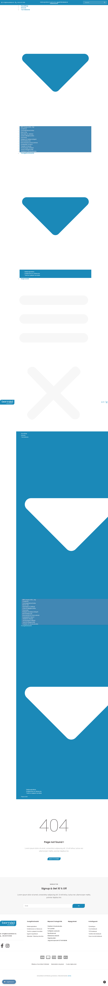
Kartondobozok (26, 141)
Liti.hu (69, 975)
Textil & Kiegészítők (27, 149)
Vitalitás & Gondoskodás (29, 151)
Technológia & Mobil (27, 148)
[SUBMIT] (78, 906)
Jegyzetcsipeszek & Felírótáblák (57, 940)
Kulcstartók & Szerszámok (29, 142)
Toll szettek (51, 928)
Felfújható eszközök (54, 931)
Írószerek (24, 137)
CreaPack (24, 129)
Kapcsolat (25, 279)
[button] (53, 355)
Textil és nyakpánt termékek (32, 275)
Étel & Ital (24, 132)
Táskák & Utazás (26, 146)
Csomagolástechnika (27, 130)
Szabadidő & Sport (27, 144)
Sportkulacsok (52, 933)
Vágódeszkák (52, 938)
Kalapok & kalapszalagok (29, 139)
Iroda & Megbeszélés (27, 136)
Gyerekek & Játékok (27, 134)
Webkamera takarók (53, 935)
